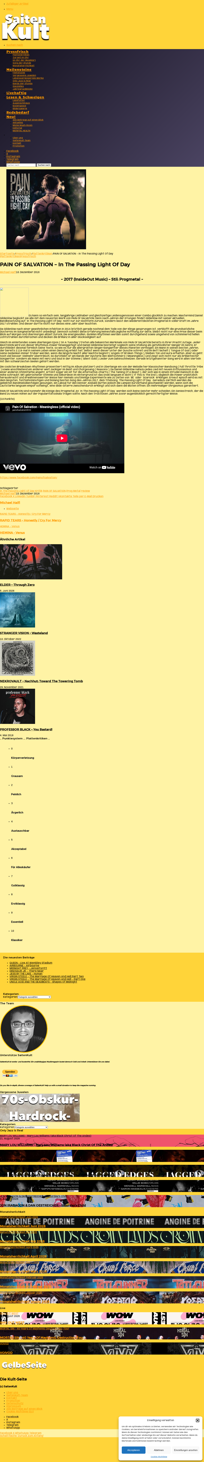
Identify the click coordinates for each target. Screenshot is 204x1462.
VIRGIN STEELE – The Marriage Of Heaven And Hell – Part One (47, 979)
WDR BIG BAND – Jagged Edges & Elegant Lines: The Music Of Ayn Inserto (56, 1175)
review (85, 491)
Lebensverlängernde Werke (28, 78)
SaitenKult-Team (22, 141)
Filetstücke (19, 73)
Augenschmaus (21, 103)
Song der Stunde (22, 63)
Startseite (7, 253)
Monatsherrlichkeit (23, 66)
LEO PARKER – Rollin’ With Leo (23, 1160)
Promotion (19, 146)
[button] (197, 1420)
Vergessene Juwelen (24, 75)
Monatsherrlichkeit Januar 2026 (25, 1301)
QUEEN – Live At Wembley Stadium (31, 963)
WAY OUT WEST (12, 1322)
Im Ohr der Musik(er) (24, 60)
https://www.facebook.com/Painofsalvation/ (28, 477)
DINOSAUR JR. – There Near (27, 971)
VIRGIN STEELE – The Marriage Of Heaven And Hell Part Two (47, 976)
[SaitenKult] (25, 40)
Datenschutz (14, 1403)
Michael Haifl (8, 272)
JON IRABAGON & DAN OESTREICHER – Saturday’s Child (43, 1205)
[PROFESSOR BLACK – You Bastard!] (17, 723)
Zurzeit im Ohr (21, 58)
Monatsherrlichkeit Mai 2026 (22, 1241)
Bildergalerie (20, 109)
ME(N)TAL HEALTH (21, 131)
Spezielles (18, 86)
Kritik (38, 491)
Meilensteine (19, 69)
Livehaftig (16, 92)
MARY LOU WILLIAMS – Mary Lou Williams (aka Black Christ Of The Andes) (56, 1145)
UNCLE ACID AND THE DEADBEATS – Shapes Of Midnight (43, 982)
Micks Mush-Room (23, 125)
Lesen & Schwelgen (25, 97)
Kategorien (10, 997)
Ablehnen (159, 1450)
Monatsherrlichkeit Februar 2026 (25, 1286)
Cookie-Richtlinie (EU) (20, 1411)
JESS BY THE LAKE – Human (26, 973)
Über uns (18, 138)
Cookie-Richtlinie (159, 1457)
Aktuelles (18, 123)
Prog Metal (73, 491)
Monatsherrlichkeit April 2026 (23, 1256)
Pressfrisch (17, 51)
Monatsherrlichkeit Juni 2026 (23, 1226)
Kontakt (17, 143)
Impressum (13, 1406)
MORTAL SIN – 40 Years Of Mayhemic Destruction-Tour (42, 1337)
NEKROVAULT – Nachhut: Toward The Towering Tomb (41, 681)
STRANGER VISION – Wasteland (24, 633)
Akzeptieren (133, 1450)
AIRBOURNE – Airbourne (24, 965)
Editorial (17, 128)
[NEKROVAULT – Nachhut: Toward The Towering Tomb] (17, 675)
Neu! (11, 116)
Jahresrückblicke (23, 89)
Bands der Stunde (23, 84)
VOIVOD (6, 1353)
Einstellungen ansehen (185, 1450)
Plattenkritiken (21, 55)
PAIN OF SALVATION (54, 491)
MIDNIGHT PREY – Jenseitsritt (28, 968)
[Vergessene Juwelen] (40, 1121)
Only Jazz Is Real (22, 81)
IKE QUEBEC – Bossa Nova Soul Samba (29, 1190)
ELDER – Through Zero (17, 585)
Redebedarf (17, 112)
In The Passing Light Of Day (17, 491)
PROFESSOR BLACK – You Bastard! (26, 729)
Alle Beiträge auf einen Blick (28, 120)
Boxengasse (19, 106)
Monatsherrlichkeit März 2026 (23, 1271)
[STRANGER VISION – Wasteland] (17, 626)
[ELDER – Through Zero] (31, 578)
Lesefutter (19, 100)
